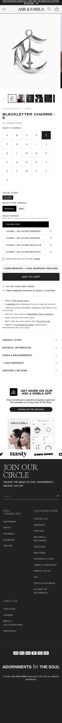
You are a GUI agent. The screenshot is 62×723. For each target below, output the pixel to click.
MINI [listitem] (21, 209)
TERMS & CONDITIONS (45, 565)
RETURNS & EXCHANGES (40, 539)
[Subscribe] (55, 496)
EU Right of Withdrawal (41, 591)
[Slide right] (58, 98)
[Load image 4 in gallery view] (48, 98)
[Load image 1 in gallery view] (12, 98)
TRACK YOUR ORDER (44, 583)
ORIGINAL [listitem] (9, 209)
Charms (28, 109)
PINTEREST (9, 534)
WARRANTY (40, 525)
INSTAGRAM (9, 522)
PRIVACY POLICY (42, 571)
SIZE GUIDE (39, 547)
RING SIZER (39, 553)
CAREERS (8, 615)
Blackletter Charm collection (40, 314)
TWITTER (7, 546)
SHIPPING (39, 531)
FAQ (36, 577)
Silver (8, 198)
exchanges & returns (24, 325)
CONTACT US (40, 519)
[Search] (49, 9)
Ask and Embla (19, 677)
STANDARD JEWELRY (11, 109)
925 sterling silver (21, 301)
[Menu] (4, 9)
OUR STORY (9, 609)
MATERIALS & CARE (44, 559)
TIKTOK (7, 528)
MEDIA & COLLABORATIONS (12, 623)
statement (11, 304)
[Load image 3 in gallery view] (39, 98)
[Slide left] (3, 98)
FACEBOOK (9, 540)
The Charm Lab (43, 321)
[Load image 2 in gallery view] (21, 98)
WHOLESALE (9, 631)
